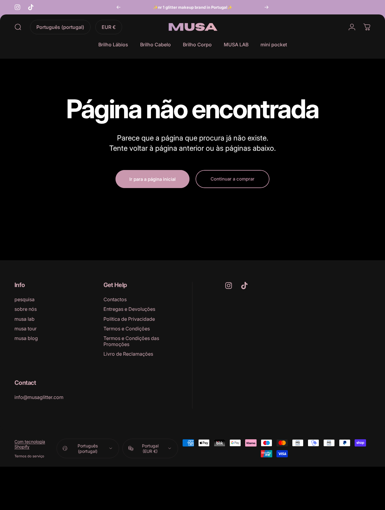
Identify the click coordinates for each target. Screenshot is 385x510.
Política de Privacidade (129, 319)
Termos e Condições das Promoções (131, 341)
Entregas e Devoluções (129, 309)
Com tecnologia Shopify (29, 444)
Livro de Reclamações (128, 354)
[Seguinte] (266, 7)
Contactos (115, 299)
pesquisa (24, 299)
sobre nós (25, 309)
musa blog (26, 338)
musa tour (25, 329)
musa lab (24, 319)
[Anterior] (118, 7)
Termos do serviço (29, 456)
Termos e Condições (126, 329)
